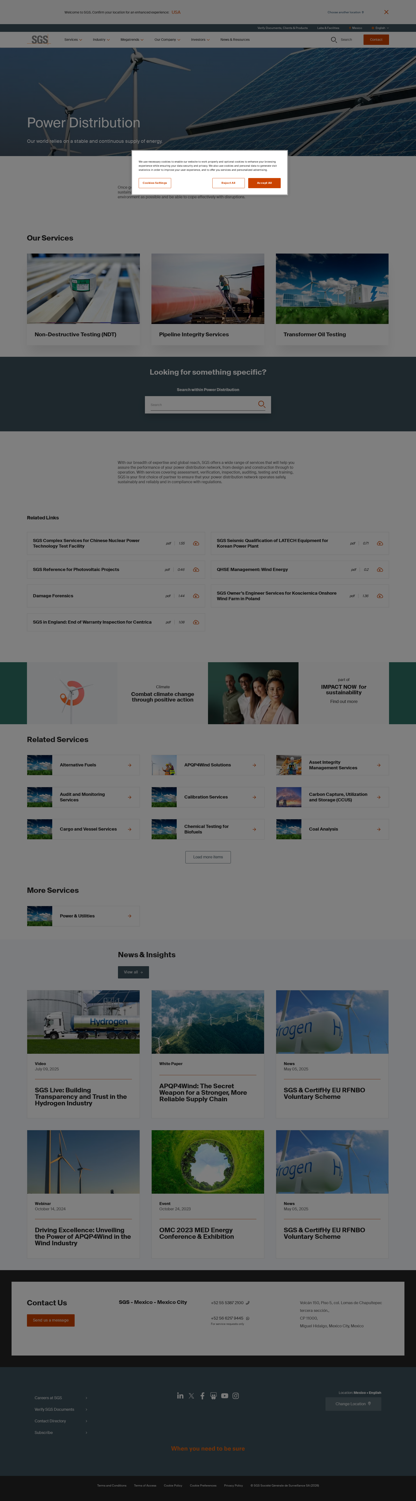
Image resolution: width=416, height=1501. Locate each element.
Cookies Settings (155, 183)
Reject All (228, 183)
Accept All (264, 183)
